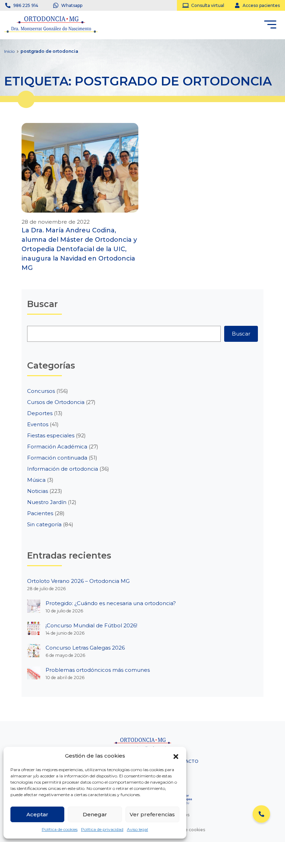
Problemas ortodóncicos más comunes (98, 670)
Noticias (37, 491)
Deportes (39, 413)
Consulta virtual (207, 5)
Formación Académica (57, 446)
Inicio (9, 51)
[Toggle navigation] (270, 25)
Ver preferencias (152, 814)
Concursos (41, 391)
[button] (175, 755)
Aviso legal (137, 829)
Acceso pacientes (261, 5)
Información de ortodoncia (62, 468)
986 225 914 (25, 5)
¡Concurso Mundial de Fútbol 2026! (91, 625)
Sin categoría (44, 524)
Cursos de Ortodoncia (55, 402)
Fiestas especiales (50, 435)
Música (36, 480)
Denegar (95, 814)
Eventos (37, 424)
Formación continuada (57, 457)
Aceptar (37, 814)
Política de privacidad (102, 829)
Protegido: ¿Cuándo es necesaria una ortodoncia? (111, 603)
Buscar (241, 333)
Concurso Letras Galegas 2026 (85, 647)
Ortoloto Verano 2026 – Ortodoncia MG (78, 581)
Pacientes (40, 513)
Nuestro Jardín (46, 502)
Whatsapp (71, 5)
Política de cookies (60, 829)
